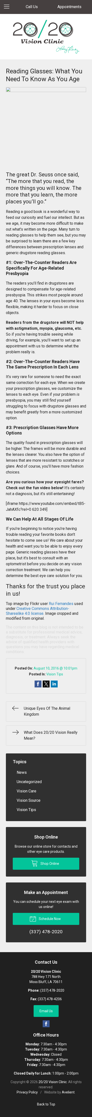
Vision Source (28, 800)
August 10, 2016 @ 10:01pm (55, 668)
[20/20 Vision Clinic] (46, 37)
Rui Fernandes (61, 603)
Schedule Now (49, 919)
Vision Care (26, 791)
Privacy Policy (27, 1092)
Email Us (46, 1011)
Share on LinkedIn (54, 684)
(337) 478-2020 (52, 990)
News (22, 772)
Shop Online (49, 864)
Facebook (46, 1023)
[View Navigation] (8, 7)
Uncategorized (29, 781)
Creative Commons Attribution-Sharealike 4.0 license (37, 611)
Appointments (69, 6)
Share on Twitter (46, 684)
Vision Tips (54, 674)
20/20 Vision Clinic (53, 1082)
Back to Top (46, 1104)
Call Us (32, 6)
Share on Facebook (38, 684)
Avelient (68, 1092)
